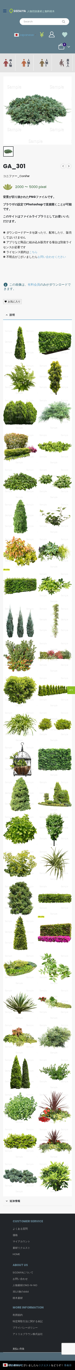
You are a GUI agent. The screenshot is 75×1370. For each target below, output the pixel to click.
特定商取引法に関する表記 (28, 1321)
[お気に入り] (65, 34)
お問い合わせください (52, 257)
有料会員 (34, 284)
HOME (16, 1254)
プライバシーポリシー (25, 1328)
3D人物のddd (21, 1291)
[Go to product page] (20, 343)
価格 (15, 1235)
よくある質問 (20, 1229)
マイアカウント (21, 1241)
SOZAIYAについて (23, 1272)
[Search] (63, 21)
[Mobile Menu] (6, 11)
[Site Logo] (17, 10)
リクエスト (44, 1365)
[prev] (63, 166)
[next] (69, 166)
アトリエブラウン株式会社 (28, 1334)
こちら (33, 252)
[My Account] (51, 34)
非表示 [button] (68, 1365)
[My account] (43, 34)
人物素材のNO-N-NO (25, 1285)
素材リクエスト (21, 1248)
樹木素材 (18, 1298)
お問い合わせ (20, 1279)
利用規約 (18, 1315)
